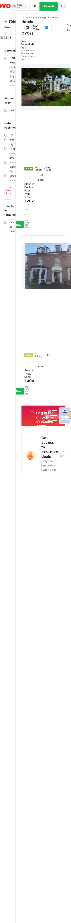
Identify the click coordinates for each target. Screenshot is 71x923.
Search (48, 6)
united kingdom (30, 17)
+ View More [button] (7, 190)
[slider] (7, 33)
